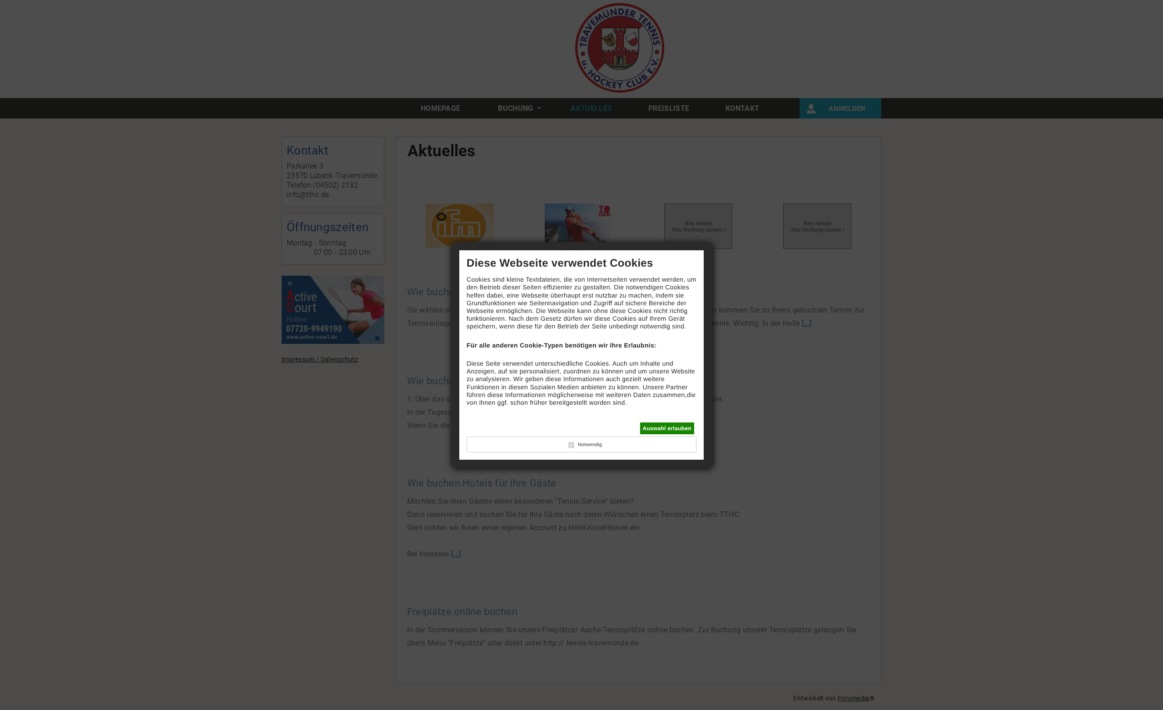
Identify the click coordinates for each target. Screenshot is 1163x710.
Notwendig (590, 444)
